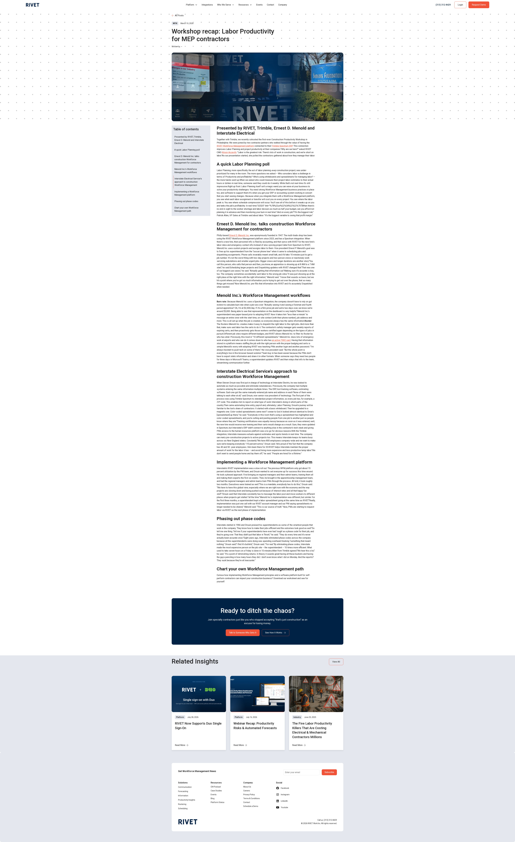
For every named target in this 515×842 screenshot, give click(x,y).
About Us (247, 787)
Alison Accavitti (229, 152)
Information (183, 796)
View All (336, 661)
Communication (185, 787)
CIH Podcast (216, 787)
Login (460, 4)
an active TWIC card (281, 340)
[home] (32, 5)
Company (282, 4)
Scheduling (182, 808)
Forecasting (183, 791)
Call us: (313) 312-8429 (327, 820)
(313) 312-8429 (443, 4)
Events (259, 4)
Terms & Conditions (251, 798)
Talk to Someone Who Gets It (242, 632)
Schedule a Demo (250, 806)
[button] (191, 5)
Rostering (182, 804)
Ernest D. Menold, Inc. (239, 235)
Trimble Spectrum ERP (282, 146)
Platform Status (217, 802)
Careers (246, 791)
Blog (212, 798)
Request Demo (479, 4)
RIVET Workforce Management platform (235, 146)
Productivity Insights (186, 800)
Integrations (207, 4)
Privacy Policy (249, 794)
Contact (270, 4)
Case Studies (216, 791)
